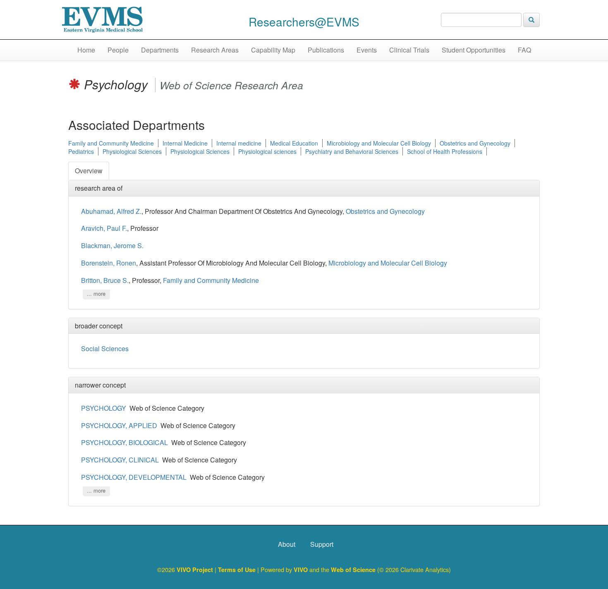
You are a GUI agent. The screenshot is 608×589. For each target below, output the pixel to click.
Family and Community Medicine (111, 143)
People (118, 50)
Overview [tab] (89, 170)
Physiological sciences (267, 151)
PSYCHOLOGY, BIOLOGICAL (124, 442)
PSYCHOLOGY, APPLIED (119, 425)
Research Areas (215, 50)
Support (321, 544)
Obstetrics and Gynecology (475, 143)
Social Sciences (105, 348)
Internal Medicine (185, 143)
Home (86, 50)
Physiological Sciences (132, 151)
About (286, 544)
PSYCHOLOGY (103, 408)
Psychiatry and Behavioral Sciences (351, 151)
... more (96, 294)
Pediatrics (81, 151)
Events (367, 50)
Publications (326, 50)
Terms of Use (237, 569)
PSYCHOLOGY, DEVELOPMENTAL (134, 477)
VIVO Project (196, 569)
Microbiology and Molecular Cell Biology (379, 143)
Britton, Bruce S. (105, 280)
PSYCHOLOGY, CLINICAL (120, 459)
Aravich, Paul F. (104, 228)
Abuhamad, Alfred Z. (111, 211)
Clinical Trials (409, 50)
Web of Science (353, 569)
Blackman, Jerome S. (112, 245)
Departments (160, 50)
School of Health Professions (444, 151)
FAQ (524, 50)
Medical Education (294, 143)
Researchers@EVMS (304, 21)
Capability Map (273, 50)
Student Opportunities (473, 50)
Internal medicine (238, 143)
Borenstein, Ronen (108, 263)
